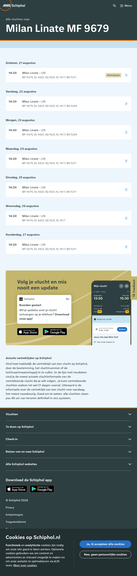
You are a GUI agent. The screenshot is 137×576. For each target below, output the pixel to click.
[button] (133, 288)
